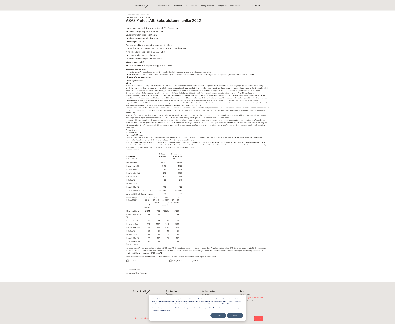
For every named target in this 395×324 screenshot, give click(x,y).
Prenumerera (235, 6)
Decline (235, 315)
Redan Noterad (191, 6)
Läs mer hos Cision (133, 270)
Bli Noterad (178, 6)
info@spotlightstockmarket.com (251, 298)
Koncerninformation (247, 301)
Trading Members (207, 6)
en (256, 5)
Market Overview (164, 6)
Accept (218, 315)
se (259, 5)
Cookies (258, 318)
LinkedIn (205, 294)
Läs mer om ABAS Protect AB (137, 273)
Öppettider (170, 294)
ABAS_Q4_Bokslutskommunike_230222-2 (185, 261)
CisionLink (132, 261)
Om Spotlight (222, 6)
